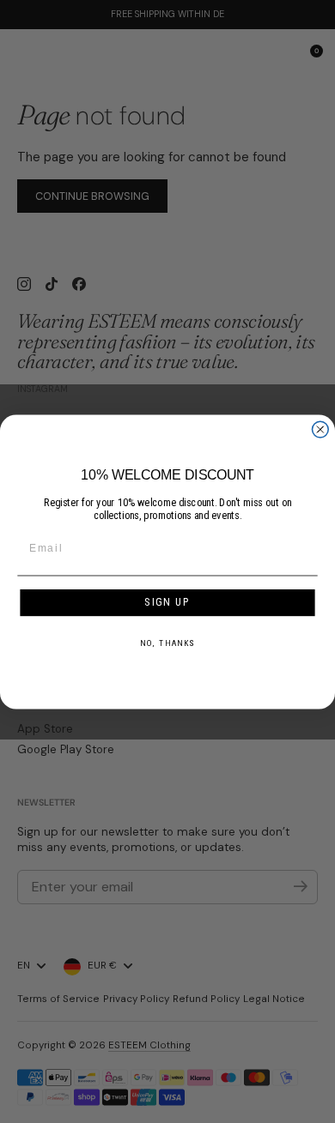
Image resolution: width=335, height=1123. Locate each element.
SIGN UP (167, 601)
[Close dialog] (320, 429)
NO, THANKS (167, 642)
